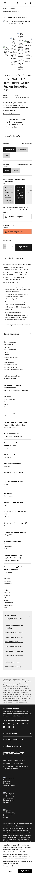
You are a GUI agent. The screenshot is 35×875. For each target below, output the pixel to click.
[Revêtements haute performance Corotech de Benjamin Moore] (12, 781)
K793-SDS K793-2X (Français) (14, 642)
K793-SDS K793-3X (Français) (14, 646)
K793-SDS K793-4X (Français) (14, 651)
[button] (25, 3)
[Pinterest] (23, 724)
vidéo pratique (20, 317)
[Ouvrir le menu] (4, 3)
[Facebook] (4, 724)
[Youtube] (18, 724)
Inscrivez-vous (8, 711)
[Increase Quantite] (12, 246)
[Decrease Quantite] (5, 246)
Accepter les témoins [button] (25, 871)
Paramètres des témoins (11, 866)
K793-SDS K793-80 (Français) (14, 655)
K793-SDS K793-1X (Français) (14, 637)
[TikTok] (13, 727)
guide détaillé (21, 315)
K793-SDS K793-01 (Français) (14, 632)
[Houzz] (4, 727)
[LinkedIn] (9, 727)
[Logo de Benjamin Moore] (17, 3)
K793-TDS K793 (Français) (13, 667)
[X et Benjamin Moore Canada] (27, 724)
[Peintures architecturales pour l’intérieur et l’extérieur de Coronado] (12, 813)
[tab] (6, 51)
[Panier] (30, 3)
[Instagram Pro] (13, 723)
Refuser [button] (10, 871)
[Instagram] (9, 724)
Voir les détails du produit (11, 114)
